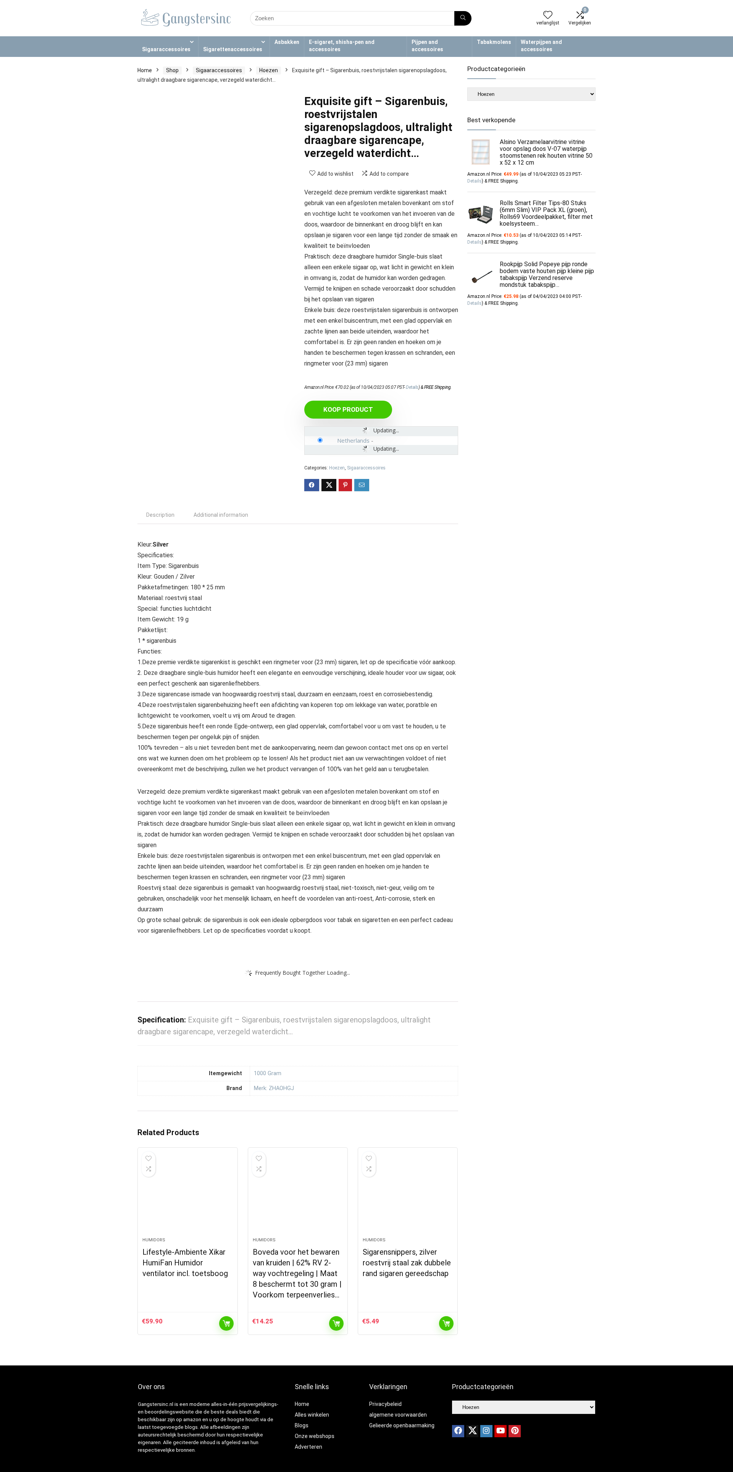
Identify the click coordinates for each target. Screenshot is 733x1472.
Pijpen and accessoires (427, 45)
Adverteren (308, 1447)
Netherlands (353, 440)
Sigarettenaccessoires (232, 49)
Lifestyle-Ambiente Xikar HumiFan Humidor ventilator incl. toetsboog (185, 1262)
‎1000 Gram (267, 1073)
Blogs (301, 1425)
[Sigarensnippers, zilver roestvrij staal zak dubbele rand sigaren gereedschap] (408, 1196)
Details (412, 387)
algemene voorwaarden (398, 1415)
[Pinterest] (515, 1431)
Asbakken (286, 42)
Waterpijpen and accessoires (541, 45)
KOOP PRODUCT (348, 409)
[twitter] (472, 1431)
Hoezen (268, 70)
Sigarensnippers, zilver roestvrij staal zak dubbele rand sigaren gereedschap (407, 1262)
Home (144, 70)
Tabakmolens (494, 42)
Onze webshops (314, 1436)
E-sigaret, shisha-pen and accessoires (342, 45)
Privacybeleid (385, 1404)
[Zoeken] (462, 18)
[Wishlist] (547, 15)
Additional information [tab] (221, 515)
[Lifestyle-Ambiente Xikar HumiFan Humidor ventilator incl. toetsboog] (187, 1196)
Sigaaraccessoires (166, 49)
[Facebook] (458, 1431)
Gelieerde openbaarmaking (401, 1425)
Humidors (153, 1239)
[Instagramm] (486, 1431)
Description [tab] (160, 515)
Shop (172, 70)
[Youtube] (500, 1431)
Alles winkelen (312, 1415)
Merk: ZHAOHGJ (274, 1088)
